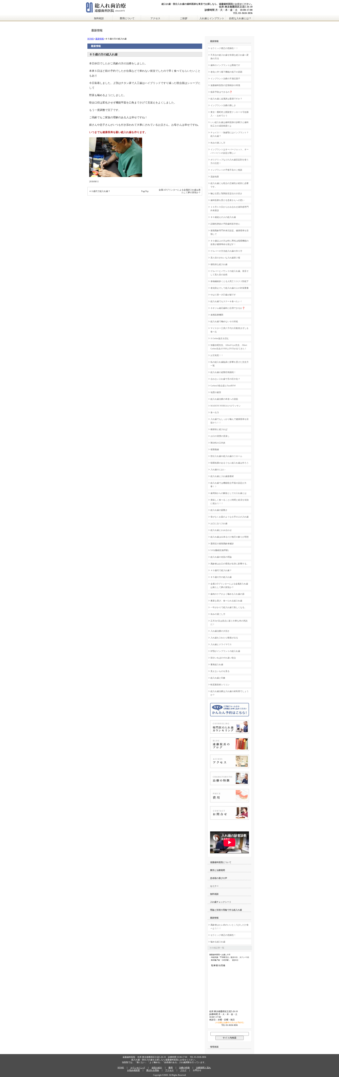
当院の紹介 (156, 1067)
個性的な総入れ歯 (218, 264)
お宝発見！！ (216, 355)
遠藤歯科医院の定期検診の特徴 (225, 85)
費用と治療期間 (217, 870)
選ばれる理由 (152, 1070)
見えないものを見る (220, 671)
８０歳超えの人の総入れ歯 (223, 217)
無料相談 (99, 18)
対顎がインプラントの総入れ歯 (225, 651)
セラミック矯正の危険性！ (223, 935)
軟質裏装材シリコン (220, 684)
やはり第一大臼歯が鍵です (223, 294)
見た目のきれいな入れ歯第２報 (225, 257)
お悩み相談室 (133, 1070)
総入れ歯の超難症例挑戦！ (223, 372)
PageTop (144, 191)
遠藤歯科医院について (220, 862)
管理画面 (214, 1047)
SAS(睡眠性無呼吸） (220, 550)
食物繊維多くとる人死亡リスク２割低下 (229, 281)
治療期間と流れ (203, 1067)
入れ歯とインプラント (212, 18)
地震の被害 (215, 392)
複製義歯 (214, 449)
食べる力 (214, 412)
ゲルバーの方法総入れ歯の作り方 (226, 251)
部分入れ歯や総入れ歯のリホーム (226, 456)
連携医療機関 (216, 315)
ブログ (183, 1070)
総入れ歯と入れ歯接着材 (222, 476)
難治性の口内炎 (217, 443)
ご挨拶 (183, 18)
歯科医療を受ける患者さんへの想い (227, 200)
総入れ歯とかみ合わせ (221, 530)
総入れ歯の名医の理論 (221, 557)
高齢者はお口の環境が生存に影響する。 (229, 563)
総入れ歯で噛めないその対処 (224, 321)
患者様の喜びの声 (218, 878)
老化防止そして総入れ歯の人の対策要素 (229, 288)
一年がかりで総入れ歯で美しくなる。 (228, 607)
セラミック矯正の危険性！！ (224, 48)
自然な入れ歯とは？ (240, 18)
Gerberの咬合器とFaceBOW (223, 385)
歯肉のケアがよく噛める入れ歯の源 (227, 594)
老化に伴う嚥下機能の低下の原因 (226, 72)
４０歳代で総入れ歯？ (99, 191)
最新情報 (99, 39)
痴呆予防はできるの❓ (221, 92)
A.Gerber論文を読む (219, 338)
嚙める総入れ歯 (217, 942)
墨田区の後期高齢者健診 (222, 543)
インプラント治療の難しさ (223, 105)
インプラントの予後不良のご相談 (226, 170)
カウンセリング (137, 1067)
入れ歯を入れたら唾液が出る (224, 638)
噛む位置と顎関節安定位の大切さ (226, 193)
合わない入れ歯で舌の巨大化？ (225, 379)
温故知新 (214, 176)
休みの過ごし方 (217, 143)
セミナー (214, 886)
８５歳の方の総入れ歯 (221, 577)
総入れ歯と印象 (217, 678)
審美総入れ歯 (216, 664)
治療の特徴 (184, 1067)
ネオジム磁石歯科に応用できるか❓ (227, 308)
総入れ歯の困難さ (218, 510)
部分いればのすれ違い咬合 (223, 658)
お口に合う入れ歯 (218, 523)
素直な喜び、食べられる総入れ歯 (226, 600)
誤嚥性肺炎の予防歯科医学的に (225, 224)
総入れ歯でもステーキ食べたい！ (226, 301)
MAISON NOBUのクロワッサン (225, 406)
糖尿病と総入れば (218, 429)
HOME (90, 39)
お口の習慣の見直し (220, 436)
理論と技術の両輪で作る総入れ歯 (226, 910)
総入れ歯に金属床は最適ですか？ (226, 98)
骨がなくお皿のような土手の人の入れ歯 (229, 517)
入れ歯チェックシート (220, 902)
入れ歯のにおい (217, 469)
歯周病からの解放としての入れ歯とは (228, 493)
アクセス (155, 18)
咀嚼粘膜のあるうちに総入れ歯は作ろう (229, 463)
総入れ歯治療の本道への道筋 (224, 399)
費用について (127, 18)
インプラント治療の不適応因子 (225, 78)
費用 (170, 1067)
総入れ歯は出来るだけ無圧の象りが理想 (229, 537)
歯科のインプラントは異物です (225, 65)
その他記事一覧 (216, 948)
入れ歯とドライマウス (221, 644)
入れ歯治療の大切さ (220, 631)
